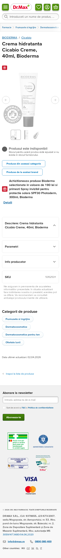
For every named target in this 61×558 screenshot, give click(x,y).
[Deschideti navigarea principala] (5, 7)
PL (37, 548)
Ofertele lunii (13, 342)
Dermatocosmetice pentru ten (23, 334)
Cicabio (26, 37)
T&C (24, 408)
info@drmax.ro (16, 541)
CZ (28, 548)
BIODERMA (9, 37)
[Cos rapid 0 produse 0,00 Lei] (55, 7)
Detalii (7, 202)
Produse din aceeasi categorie (23, 163)
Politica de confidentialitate (41, 408)
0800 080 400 (43, 541)
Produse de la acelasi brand (22, 172)
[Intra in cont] (47, 7)
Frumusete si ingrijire (18, 319)
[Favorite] (38, 7)
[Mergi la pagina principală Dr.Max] (21, 7)
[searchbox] (30, 16)
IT (41, 548)
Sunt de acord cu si (30, 408)
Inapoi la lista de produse (20, 373)
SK (32, 548)
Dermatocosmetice (16, 326)
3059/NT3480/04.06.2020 (18, 534)
